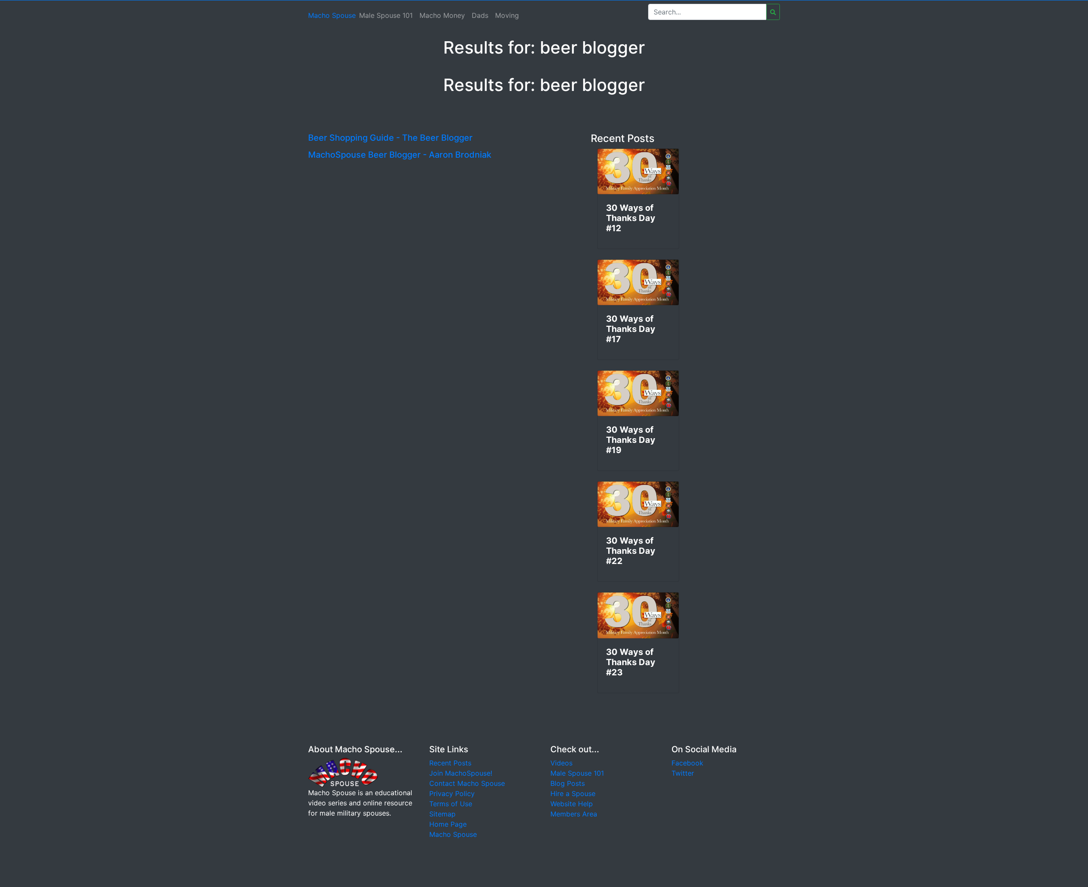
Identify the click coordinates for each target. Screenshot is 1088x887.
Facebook (687, 763)
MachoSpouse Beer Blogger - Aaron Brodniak (399, 155)
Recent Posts (450, 763)
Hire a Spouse (572, 793)
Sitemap (442, 814)
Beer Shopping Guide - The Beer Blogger (390, 138)
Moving (507, 15)
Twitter (683, 773)
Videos (561, 763)
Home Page (448, 824)
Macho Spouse (332, 15)
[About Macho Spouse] (343, 772)
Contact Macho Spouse (467, 783)
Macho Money (442, 15)
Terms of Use (450, 803)
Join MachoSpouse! (460, 773)
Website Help (571, 803)
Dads (480, 15)
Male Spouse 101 (386, 15)
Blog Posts (567, 783)
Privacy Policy (452, 793)
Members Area (573, 814)
